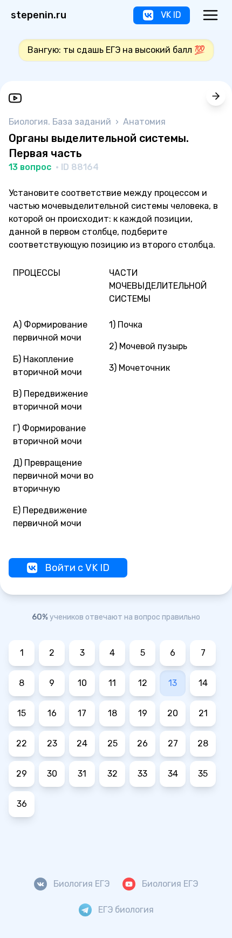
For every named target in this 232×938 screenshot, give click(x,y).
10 (82, 683)
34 (173, 774)
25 (112, 743)
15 (21, 713)
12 (142, 683)
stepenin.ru (38, 15)
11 (112, 683)
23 (52, 743)
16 (52, 713)
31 (82, 774)
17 (82, 713)
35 (203, 774)
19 (142, 713)
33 (142, 774)
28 (202, 743)
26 (142, 743)
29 (21, 774)
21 (203, 713)
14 (203, 683)
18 (112, 713)
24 (82, 743)
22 (21, 743)
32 (112, 774)
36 (22, 804)
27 (173, 743)
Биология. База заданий (61, 122)
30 (52, 774)
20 (172, 713)
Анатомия (144, 122)
